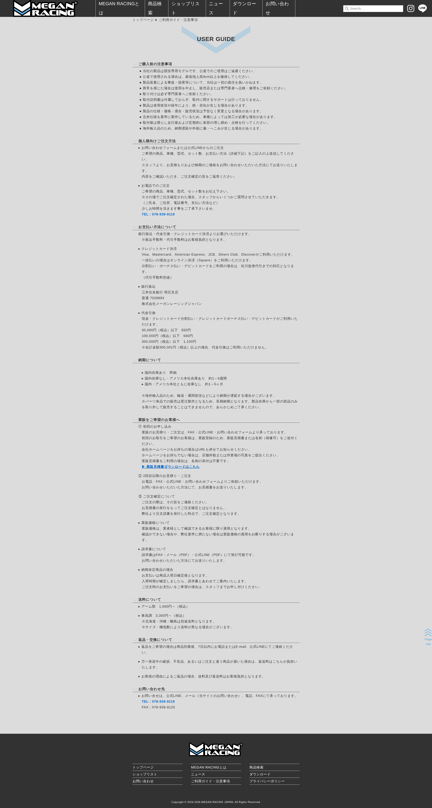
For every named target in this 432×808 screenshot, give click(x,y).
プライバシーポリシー (267, 781)
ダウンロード (260, 774)
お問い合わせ (143, 781)
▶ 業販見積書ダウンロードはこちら (171, 466)
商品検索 (256, 767)
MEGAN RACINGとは (208, 767)
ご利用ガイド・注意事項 (210, 781)
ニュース (198, 774)
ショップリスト (144, 774)
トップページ (143, 20)
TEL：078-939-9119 (158, 214)
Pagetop (428, 641)
